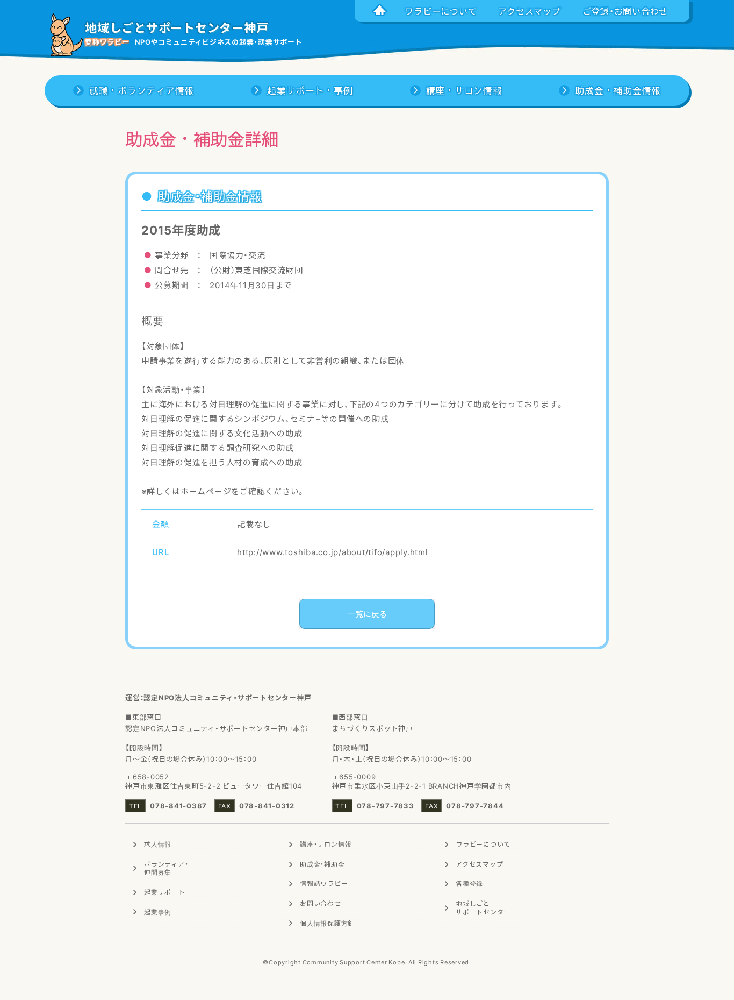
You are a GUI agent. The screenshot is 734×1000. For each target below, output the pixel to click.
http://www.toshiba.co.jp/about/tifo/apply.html (332, 552)
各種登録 (469, 883)
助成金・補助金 (322, 864)
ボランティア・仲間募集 (166, 868)
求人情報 (157, 844)
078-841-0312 (266, 805)
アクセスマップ (479, 864)
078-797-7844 (474, 805)
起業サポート (164, 892)
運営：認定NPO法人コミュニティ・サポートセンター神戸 (218, 697)
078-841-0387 (178, 805)
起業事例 (157, 912)
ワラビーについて (483, 844)
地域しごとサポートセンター (483, 907)
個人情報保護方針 (327, 923)
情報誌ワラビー (324, 883)
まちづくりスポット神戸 (372, 728)
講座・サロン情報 (325, 844)
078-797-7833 (385, 805)
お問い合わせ (320, 903)
